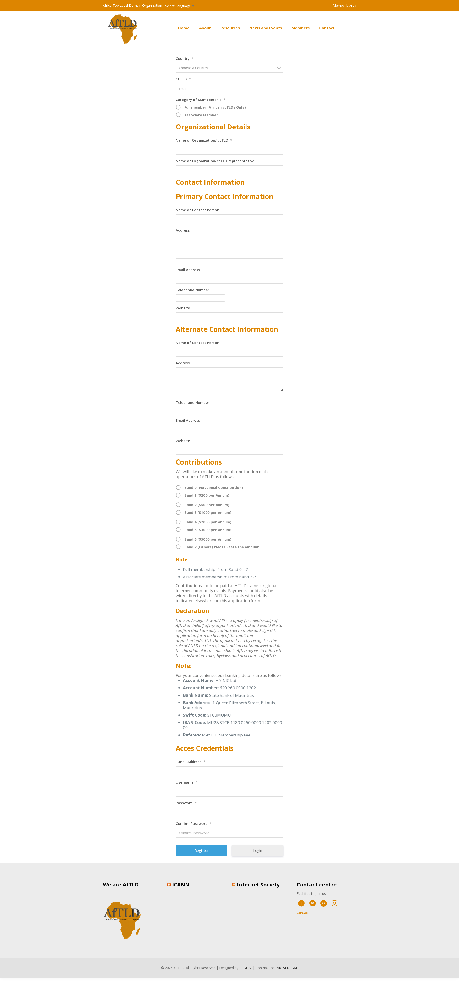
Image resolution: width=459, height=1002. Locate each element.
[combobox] (229, 68)
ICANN (180, 884)
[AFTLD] (124, 28)
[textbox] (231, 67)
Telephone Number (192, 290)
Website (183, 307)
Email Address (188, 269)
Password (186, 802)
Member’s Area (344, 5)
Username (186, 782)
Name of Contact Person (197, 209)
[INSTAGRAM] (334, 903)
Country (184, 58)
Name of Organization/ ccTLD (204, 140)
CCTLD (183, 79)
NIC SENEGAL (287, 967)
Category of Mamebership (200, 99)
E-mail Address (190, 761)
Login (257, 850)
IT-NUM (245, 967)
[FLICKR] (323, 903)
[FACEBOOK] (301, 903)
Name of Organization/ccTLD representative (215, 160)
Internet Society (258, 884)
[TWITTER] (312, 903)
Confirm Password (193, 823)
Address (183, 230)
